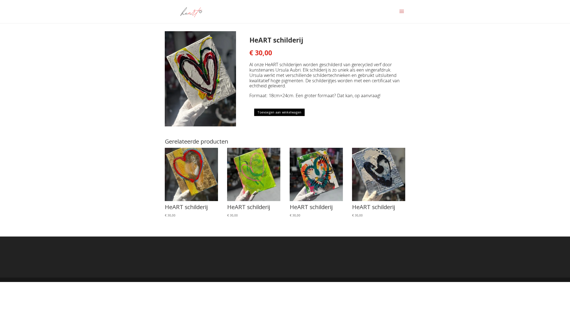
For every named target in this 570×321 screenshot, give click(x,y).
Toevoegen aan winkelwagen (279, 112)
